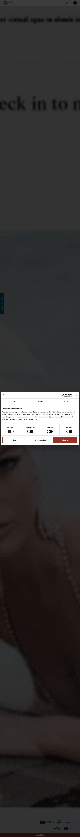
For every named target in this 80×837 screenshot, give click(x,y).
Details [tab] (40, 401)
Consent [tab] (14, 401)
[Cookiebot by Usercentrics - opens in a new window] (63, 395)
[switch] (30, 431)
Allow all (65, 440)
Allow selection (40, 440)
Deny (15, 440)
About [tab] (66, 401)
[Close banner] (77, 395)
